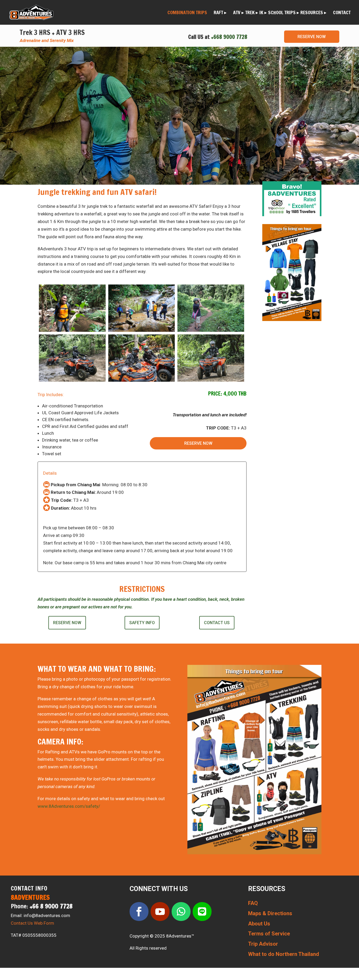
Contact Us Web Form (32, 923)
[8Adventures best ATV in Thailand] (210, 380)
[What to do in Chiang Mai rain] (141, 380)
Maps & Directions (270, 913)
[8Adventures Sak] (72, 330)
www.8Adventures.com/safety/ (69, 806)
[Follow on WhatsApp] (181, 911)
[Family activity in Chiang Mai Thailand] (72, 380)
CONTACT (342, 13)
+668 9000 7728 (229, 37)
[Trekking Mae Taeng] (141, 330)
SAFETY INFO (142, 622)
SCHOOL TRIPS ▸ (283, 13)
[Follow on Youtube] (160, 911)
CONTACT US (217, 622)
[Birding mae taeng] (210, 330)
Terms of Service (269, 933)
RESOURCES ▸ (313, 13)
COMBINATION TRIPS (187, 13)
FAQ (253, 903)
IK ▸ (263, 13)
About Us (259, 923)
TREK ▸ (251, 13)
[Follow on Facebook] (139, 911)
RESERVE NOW (312, 36)
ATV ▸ (238, 13)
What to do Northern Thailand (283, 954)
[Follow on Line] (202, 911)
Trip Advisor (263, 944)
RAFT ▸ (220, 13)
